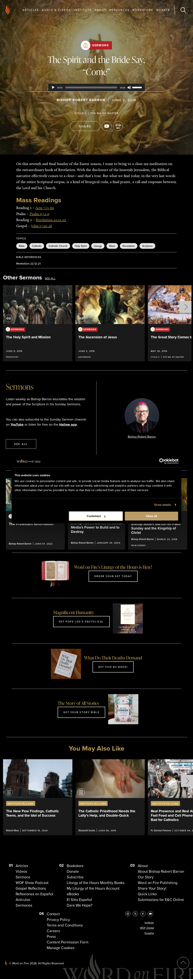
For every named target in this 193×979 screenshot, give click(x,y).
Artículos (23, 899)
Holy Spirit (81, 246)
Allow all (151, 516)
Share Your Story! (152, 888)
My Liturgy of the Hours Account (93, 888)
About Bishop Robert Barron (161, 871)
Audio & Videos (56, 10)
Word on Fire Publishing (157, 882)
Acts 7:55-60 (44, 207)
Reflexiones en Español (34, 894)
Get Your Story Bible (81, 712)
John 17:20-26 (41, 226)
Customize (94, 516)
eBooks (73, 894)
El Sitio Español (79, 899)
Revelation (129, 246)
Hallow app (68, 424)
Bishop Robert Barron (81, 99)
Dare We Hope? (79, 905)
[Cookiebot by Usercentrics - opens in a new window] (162, 461)
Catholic (36, 246)
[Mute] (129, 87)
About (100, 10)
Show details (162, 504)
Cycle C (80, 113)
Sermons (100, 45)
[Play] (53, 87)
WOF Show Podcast (32, 882)
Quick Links (147, 894)
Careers (53, 931)
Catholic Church (58, 246)
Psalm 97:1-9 (39, 213)
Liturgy (98, 246)
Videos (21, 871)
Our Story (146, 877)
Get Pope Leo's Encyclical (81, 621)
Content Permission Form (67, 942)
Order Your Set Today (113, 576)
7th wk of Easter (104, 113)
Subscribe (75, 877)
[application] (96, 87)
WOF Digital (147, 928)
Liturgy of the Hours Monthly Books (95, 882)
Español (149, 933)
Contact (53, 914)
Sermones (24, 905)
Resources (119, 10)
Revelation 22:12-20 (51, 220)
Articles (30, 10)
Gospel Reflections (31, 888)
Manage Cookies (60, 948)
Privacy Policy (58, 919)
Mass (112, 246)
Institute (83, 10)
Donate (163, 10)
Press (51, 936)
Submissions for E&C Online (161, 899)
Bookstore (142, 10)
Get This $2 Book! (113, 667)
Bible (22, 246)
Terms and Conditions (65, 925)
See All (50, 278)
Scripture (147, 246)
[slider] (137, 87)
